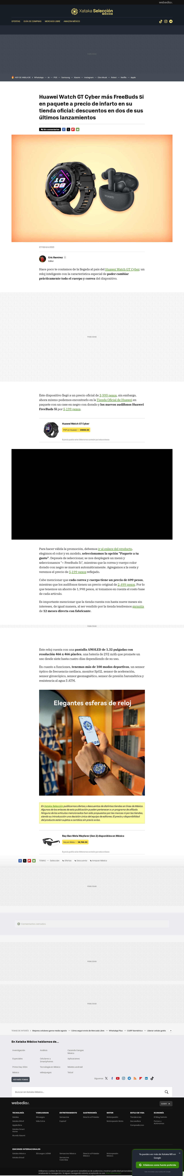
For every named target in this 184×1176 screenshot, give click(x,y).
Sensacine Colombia (64, 1158)
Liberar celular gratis (156, 1030)
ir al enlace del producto (115, 549)
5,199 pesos (71, 409)
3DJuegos (40, 1117)
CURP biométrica (135, 1030)
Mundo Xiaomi (18, 1135)
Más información (113, 1173)
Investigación (18, 1050)
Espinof (63, 1121)
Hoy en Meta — (75, 842)
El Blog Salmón (160, 1117)
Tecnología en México (50, 1066)
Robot (114, 77)
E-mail (77, 129)
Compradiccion (137, 1125)
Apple (133, 77)
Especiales (17, 1058)
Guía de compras (32, 21)
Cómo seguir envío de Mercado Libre (88, 1030)
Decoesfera (135, 1121)
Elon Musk (102, 77)
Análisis (43, 1050)
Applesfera (17, 1125)
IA (48, 77)
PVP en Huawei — (76, 429)
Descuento (82, 860)
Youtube (117, 1078)
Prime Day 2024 (19, 1066)
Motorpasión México (112, 1154)
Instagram (165, 21)
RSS (135, 1078)
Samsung (65, 77)
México (15, 1072)
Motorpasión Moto (115, 1121)
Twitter (68, 129)
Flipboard (73, 129)
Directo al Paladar (91, 1117)
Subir (164, 1103)
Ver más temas (20, 1079)
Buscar (166, 1092)
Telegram (170, 21)
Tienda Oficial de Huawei (114, 400)
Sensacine (64, 1117)
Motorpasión (112, 1117)
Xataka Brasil (18, 1157)
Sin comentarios (51, 129)
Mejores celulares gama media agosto (49, 1030)
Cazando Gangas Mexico (76, 1051)
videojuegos (46, 1072)
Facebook (64, 129)
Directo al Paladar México (91, 1154)
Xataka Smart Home (18, 1130)
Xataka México (19, 1153)
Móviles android (75, 1066)
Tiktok (160, 21)
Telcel (70, 1072)
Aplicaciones (74, 1058)
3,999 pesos (108, 395)
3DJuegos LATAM (43, 1153)
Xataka (15, 1117)
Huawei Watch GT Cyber (122, 269)
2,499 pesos (126, 584)
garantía (138, 606)
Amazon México (72, 21)
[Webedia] (165, 2)
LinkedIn (146, 1078)
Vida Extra (40, 1121)
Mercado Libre (52, 21)
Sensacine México (68, 1153)
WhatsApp (39, 77)
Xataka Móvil (18, 1121)
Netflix (123, 77)
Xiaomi (77, 77)
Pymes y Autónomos (159, 1122)
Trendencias (135, 1117)
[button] (57, 257)
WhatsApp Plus (116, 1030)
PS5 (55, 77)
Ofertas (16, 21)
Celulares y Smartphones (46, 1060)
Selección (92, 11)
